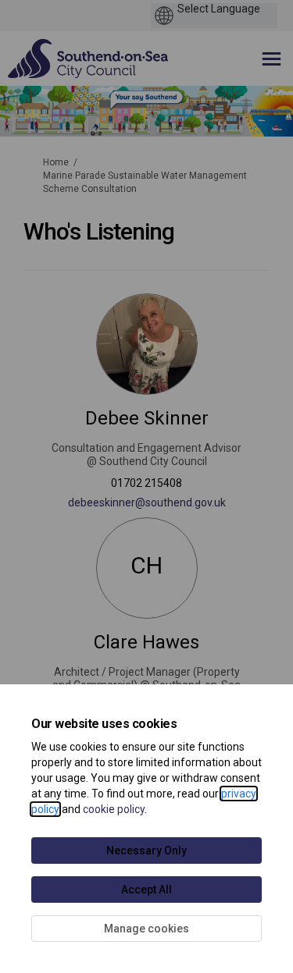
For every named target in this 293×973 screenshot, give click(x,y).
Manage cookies (146, 928)
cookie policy (114, 809)
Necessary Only (146, 850)
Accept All (146, 889)
